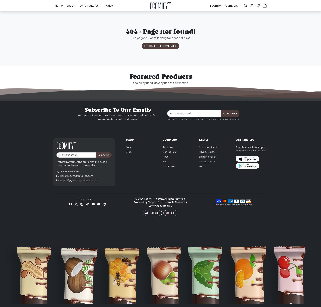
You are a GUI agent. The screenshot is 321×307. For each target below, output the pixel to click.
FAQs (165, 156)
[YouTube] (93, 204)
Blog (165, 161)
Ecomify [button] (215, 6)
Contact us (169, 152)
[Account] (252, 5)
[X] (76, 204)
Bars (128, 147)
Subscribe (230, 113)
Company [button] (231, 6)
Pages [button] (109, 6)
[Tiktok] (87, 204)
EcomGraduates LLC (160, 205)
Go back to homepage (160, 46)
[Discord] (99, 204)
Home (59, 6)
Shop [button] (70, 6)
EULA (201, 166)
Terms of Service (213, 119)
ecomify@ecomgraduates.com (79, 180)
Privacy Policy (232, 119)
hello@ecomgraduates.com (76, 176)
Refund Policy (207, 161)
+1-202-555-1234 (70, 171)
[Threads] (104, 204)
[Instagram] (82, 204)
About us (168, 147)
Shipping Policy (207, 156)
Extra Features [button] (89, 6)
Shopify (152, 202)
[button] (245, 5)
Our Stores (169, 166)
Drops (129, 152)
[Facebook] (70, 204)
